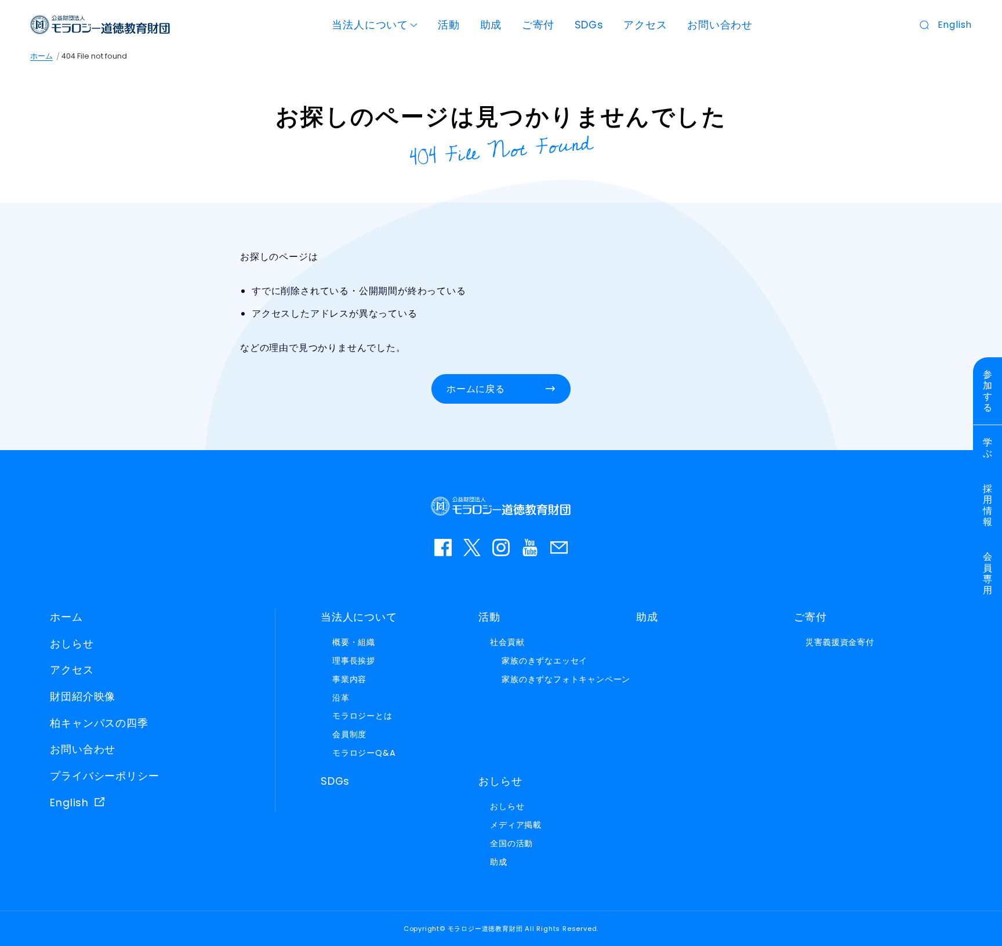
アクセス (645, 25)
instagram (501, 547)
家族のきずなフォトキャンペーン (566, 679)
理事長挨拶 (353, 660)
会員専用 (988, 573)
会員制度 (349, 734)
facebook (443, 547)
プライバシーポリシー (104, 776)
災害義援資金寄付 (839, 642)
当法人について (370, 25)
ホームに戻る (475, 389)
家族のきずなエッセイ (544, 660)
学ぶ (988, 448)
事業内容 (349, 679)
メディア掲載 (516, 825)
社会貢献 (507, 642)
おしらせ (71, 644)
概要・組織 (353, 642)
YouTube (529, 547)
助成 (491, 25)
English (955, 24)
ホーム (41, 56)
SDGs (589, 25)
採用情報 (988, 505)
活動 (449, 25)
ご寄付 (538, 25)
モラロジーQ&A (363, 753)
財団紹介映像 (82, 697)
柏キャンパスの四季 (99, 723)
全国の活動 (511, 843)
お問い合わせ (720, 25)
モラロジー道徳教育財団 (100, 24)
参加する (988, 391)
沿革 (341, 698)
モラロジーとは (362, 716)
